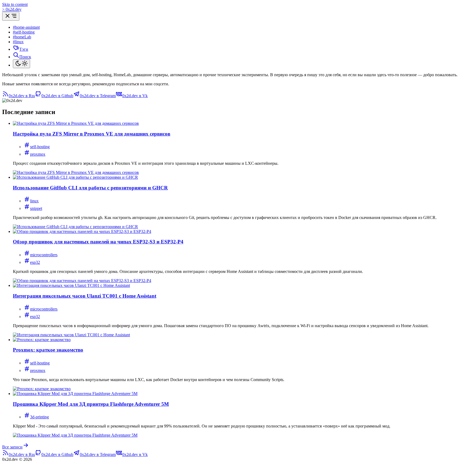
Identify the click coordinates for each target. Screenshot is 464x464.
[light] (21, 63)
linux (34, 201)
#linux (18, 41)
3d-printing (39, 417)
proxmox (37, 154)
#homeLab (22, 37)
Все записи (12, 447)
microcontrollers (43, 255)
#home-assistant (26, 27)
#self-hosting (24, 32)
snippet (36, 208)
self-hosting (40, 146)
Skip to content (15, 4)
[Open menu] (10, 16)
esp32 (35, 262)
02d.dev (11, 9)
